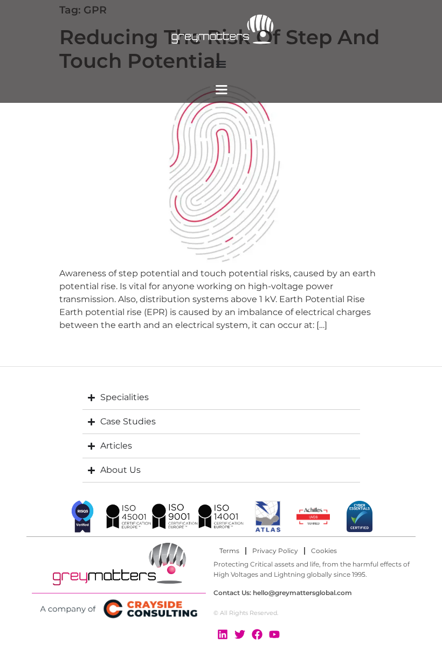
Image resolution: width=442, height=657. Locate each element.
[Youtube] (274, 634)
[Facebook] (257, 634)
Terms (229, 551)
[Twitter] (239, 634)
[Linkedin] (222, 634)
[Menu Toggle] (221, 64)
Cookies (324, 551)
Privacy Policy (275, 551)
